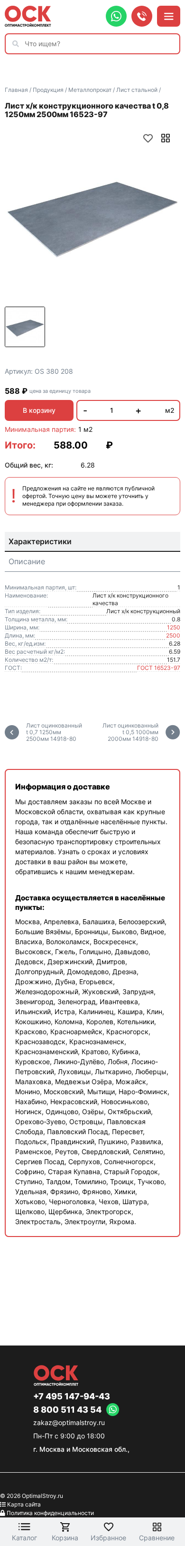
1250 (173, 627)
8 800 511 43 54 (67, 1410)
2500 (173, 635)
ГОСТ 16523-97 (158, 667)
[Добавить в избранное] (148, 138)
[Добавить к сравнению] (165, 138)
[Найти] (18, 43)
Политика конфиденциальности (50, 1512)
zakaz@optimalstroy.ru (69, 1422)
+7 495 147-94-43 (71, 1396)
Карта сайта (24, 1504)
